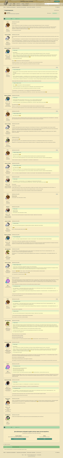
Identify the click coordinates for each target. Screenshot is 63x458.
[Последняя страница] (13, 18)
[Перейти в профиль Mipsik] (8, 281)
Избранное (27, 3)
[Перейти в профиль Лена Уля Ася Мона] (8, 403)
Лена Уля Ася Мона (7, 399)
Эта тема (55, 3)
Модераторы (18, 5)
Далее (11, 18)
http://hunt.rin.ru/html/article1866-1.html (18, 370)
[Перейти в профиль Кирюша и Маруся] (8, 51)
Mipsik (8, 277)
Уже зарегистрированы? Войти (48, 1)
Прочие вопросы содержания (15, 13)
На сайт (10, 3)
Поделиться (49, 13)
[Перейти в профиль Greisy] (8, 140)
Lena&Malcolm (7, 414)
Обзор (14, 3)
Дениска (7, 176)
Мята (9, 12)
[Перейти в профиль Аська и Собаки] (8, 38)
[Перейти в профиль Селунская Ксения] (8, 345)
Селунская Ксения (7, 342)
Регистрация (57, 1)
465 (8, 285)
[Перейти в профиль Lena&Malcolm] (8, 418)
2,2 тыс (8, 29)
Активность (18, 3)
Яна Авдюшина (7, 249)
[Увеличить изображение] (29, 28)
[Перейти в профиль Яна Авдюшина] (8, 252)
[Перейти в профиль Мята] (5, 13)
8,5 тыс (8, 42)
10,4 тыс (7, 407)
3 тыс (8, 422)
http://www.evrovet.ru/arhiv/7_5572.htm (17, 335)
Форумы (10, 5)
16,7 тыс (8, 349)
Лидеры (23, 3)
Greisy (8, 137)
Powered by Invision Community (31, 456)
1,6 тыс (8, 256)
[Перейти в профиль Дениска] (8, 180)
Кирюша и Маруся (7, 48)
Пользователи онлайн (25, 5)
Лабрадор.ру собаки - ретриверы (26, 1)
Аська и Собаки (8, 34)
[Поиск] (59, 3)
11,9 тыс (7, 55)
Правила (14, 5)
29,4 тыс (7, 184)
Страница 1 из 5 (17, 18)
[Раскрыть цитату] (13, 50)
